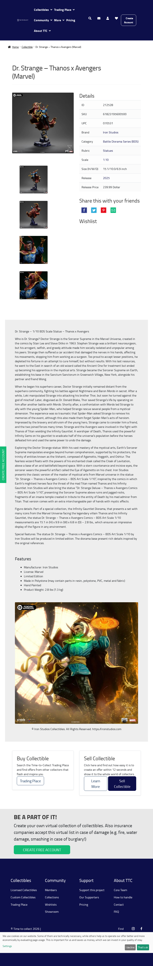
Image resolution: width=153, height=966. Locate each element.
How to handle (123, 897)
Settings (7, 946)
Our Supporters (89, 897)
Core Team (120, 890)
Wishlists (51, 904)
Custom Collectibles (23, 897)
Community (41, 20)
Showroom (52, 912)
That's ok (143, 947)
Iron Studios (110, 132)
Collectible (27, 47)
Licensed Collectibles (24, 890)
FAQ (116, 912)
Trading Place (62, 9)
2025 (106, 178)
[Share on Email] (113, 210)
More (57, 20)
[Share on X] (94, 210)
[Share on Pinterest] (104, 210)
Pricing (70, 20)
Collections (52, 897)
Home (15, 47)
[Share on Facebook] (84, 210)
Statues (108, 151)
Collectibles (41, 9)
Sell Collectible (122, 783)
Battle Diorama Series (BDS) (120, 141)
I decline (130, 947)
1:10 (106, 160)
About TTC (40, 31)
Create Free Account (3, 464)
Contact (119, 904)
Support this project (91, 890)
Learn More (95, 783)
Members (51, 890)
